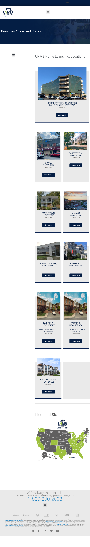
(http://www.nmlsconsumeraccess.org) (14, 520)
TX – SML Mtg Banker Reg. (61, 524)
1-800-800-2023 (45, 499)
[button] (67, 2)
